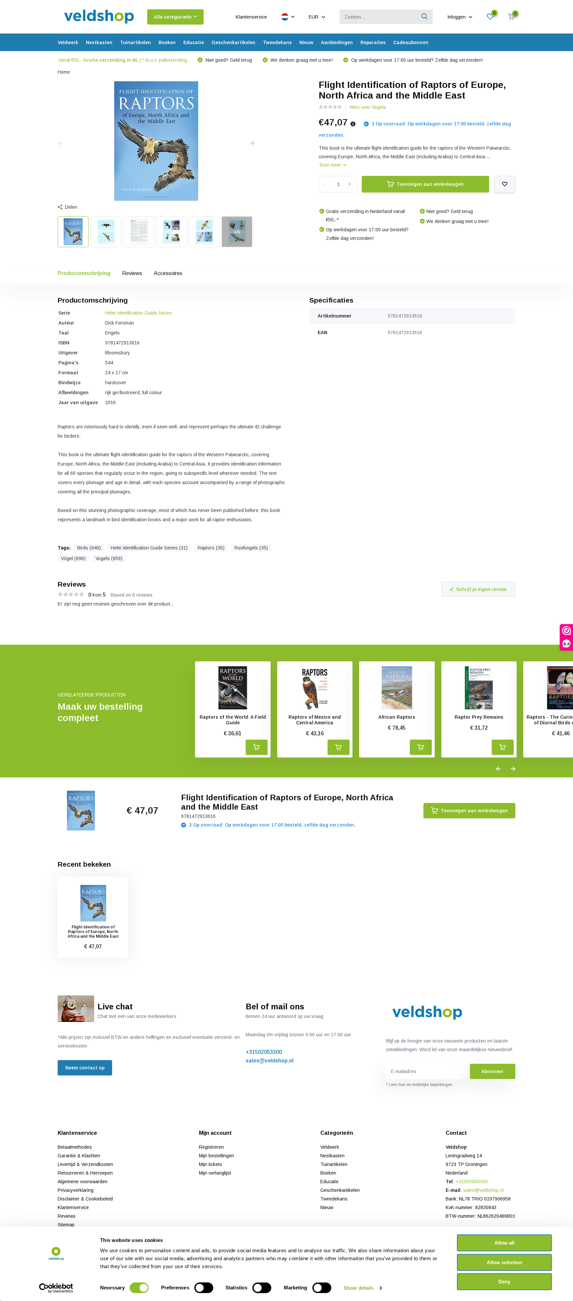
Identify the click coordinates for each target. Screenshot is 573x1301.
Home (64, 72)
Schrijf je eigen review (481, 589)
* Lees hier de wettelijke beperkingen (419, 1084)
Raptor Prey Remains (479, 717)
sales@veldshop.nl (269, 1060)
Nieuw (306, 42)
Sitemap (66, 1224)
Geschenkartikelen (233, 42)
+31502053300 (264, 1052)
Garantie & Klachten (79, 1155)
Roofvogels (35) (251, 547)
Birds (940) (89, 547)
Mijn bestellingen (216, 1155)
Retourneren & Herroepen (85, 1173)
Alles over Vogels (368, 107)
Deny (504, 1281)
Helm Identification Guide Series (138, 313)
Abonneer (492, 1071)
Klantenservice (251, 17)
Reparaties (373, 42)
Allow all (504, 1243)
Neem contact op (84, 1067)
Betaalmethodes (75, 1147)
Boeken (167, 42)
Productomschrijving (84, 273)
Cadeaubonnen (410, 42)
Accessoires (168, 273)
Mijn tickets (210, 1164)
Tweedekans (277, 42)
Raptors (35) (211, 547)
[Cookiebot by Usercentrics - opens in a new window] (56, 1288)
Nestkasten (99, 42)
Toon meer (331, 165)
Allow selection (504, 1262)
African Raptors (396, 717)
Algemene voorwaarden (82, 1181)
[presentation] (60, 143)
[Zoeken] (424, 16)
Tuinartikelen (135, 42)
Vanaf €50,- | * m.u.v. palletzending (122, 60)
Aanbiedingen (337, 42)
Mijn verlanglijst (215, 1173)
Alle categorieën (173, 17)
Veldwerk (68, 42)
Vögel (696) (73, 558)
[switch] (203, 1287)
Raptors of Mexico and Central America (314, 719)
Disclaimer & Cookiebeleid (85, 1198)
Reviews (132, 273)
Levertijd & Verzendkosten (85, 1164)
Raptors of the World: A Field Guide (233, 719)
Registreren (211, 1147)
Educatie (193, 42)
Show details (359, 1288)
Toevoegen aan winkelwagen (430, 184)
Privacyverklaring (76, 1190)
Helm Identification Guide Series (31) (149, 547)
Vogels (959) (109, 558)
